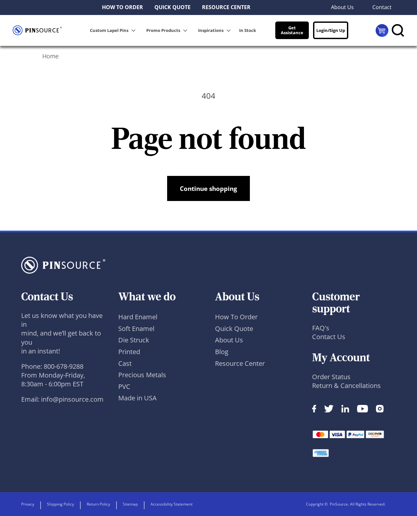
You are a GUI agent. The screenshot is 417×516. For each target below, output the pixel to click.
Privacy (27, 504)
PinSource (339, 504)
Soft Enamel (136, 328)
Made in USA (137, 398)
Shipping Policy (60, 504)
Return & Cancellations (346, 385)
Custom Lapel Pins (109, 30)
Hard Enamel (137, 316)
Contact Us (328, 336)
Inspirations (210, 30)
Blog (221, 351)
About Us (229, 340)
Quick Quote (234, 328)
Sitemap (130, 504)
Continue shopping (208, 188)
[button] (114, 30)
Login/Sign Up (330, 30)
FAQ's (320, 327)
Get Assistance (292, 30)
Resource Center (240, 363)
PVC (124, 386)
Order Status (331, 376)
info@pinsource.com (72, 399)
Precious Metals (142, 374)
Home (50, 56)
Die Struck (133, 340)
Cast (125, 363)
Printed (129, 351)
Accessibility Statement (172, 504)
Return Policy (98, 504)
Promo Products (163, 30)
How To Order (236, 316)
